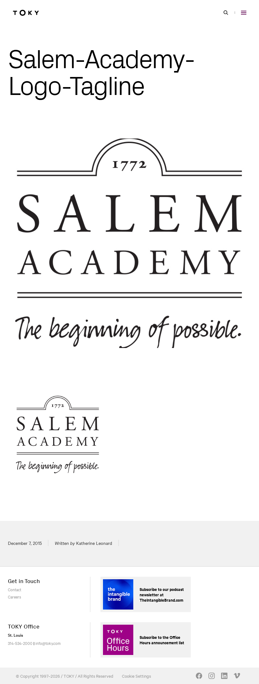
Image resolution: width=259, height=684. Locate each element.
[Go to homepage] (26, 13)
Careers (14, 596)
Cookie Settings (136, 676)
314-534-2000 (20, 643)
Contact (14, 589)
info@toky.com (48, 643)
